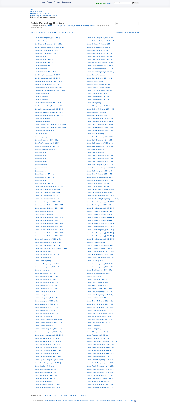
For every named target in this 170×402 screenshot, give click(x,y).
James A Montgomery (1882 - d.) (45, 292)
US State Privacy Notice (81, 400)
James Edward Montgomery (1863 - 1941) (100, 220)
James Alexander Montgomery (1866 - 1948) (49, 217)
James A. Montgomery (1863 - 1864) (46, 288)
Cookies (92, 400)
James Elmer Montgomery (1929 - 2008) (100, 264)
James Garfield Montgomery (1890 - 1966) (100, 387)
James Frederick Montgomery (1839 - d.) (100, 378)
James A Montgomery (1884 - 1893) (46, 301)
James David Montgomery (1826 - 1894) (100, 143)
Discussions (66, 2)
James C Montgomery (94, 103)
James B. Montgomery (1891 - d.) (45, 378)
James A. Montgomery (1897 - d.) (45, 273)
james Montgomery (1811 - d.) (44, 183)
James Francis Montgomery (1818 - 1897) (100, 354)
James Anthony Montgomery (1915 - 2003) (48, 341)
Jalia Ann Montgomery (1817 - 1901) (46, 140)
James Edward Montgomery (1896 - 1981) (100, 211)
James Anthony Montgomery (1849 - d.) (47, 338)
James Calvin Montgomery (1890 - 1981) (100, 56)
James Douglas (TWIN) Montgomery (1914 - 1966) (103, 199)
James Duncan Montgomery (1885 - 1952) (100, 202)
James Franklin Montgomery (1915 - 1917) (100, 357)
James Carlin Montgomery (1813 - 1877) (100, 66)
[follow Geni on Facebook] (135, 400)
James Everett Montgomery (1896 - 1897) (100, 307)
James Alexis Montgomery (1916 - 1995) (48, 239)
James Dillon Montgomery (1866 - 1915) (100, 180)
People (49, 2)
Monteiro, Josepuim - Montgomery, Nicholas (43, 15)
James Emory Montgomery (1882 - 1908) (100, 292)
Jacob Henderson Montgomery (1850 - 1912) (49, 47)
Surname (58, 400)
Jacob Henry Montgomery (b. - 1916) (46, 50)
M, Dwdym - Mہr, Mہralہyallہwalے (40, 13)
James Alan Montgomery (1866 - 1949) (47, 192)
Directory (52, 400)
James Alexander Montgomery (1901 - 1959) (49, 227)
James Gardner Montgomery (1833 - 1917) (100, 384)
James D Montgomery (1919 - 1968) (98, 183)
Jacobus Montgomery (42, 97)
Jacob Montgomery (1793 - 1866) (45, 72)
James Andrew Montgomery (44, 326)
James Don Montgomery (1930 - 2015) (99, 192)
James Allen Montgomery (43, 251)
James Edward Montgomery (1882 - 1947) (100, 239)
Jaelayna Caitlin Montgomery (44, 130)
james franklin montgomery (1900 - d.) (47, 146)
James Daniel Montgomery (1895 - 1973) (100, 130)
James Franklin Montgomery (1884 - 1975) (100, 363)
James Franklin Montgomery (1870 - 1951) (100, 366)
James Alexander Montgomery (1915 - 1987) (49, 230)
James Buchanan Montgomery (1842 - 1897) (101, 41)
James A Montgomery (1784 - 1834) (46, 304)
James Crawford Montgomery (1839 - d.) (100, 118)
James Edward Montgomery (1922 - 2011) (100, 223)
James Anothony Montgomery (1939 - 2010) (49, 335)
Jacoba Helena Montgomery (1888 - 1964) (48, 87)
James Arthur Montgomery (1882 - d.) (47, 354)
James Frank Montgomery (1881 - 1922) (100, 375)
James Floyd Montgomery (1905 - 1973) (99, 323)
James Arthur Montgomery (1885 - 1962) (48, 347)
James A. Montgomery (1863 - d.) (45, 310)
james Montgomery (41, 180)
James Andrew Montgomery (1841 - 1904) (48, 329)
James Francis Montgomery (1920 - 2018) (100, 344)
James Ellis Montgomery (95, 261)
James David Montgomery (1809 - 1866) (100, 161)
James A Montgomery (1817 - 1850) (46, 276)
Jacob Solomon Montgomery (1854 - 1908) (48, 81)
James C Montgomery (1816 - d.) (97, 93)
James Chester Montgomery (96, 75)
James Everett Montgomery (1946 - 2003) (100, 304)
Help (125, 400)
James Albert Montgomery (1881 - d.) (46, 196)
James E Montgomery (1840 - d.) (97, 285)
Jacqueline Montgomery (42, 118)
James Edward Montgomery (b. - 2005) (99, 214)
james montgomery (41, 152)
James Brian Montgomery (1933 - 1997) (47, 387)
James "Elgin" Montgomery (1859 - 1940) (100, 254)
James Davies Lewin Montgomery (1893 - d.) (101, 168)
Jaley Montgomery (41, 137)
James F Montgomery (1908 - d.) (97, 335)
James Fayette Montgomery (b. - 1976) (99, 310)
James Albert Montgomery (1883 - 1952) (47, 202)
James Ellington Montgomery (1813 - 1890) (100, 257)
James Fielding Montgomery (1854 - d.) (99, 316)
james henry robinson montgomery (46, 149)
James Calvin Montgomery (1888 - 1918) (100, 50)
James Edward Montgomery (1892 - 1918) (100, 245)
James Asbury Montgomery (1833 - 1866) (48, 357)
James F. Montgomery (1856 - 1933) (98, 338)
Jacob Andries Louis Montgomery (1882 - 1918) (50, 90)
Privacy (70, 400)
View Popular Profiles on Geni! (127, 32)
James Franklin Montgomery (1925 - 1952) (100, 372)
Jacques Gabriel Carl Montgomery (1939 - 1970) (50, 127)
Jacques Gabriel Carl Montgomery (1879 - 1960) (50, 124)
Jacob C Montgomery (42, 93)
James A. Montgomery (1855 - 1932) (46, 285)
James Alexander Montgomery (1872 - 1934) (49, 205)
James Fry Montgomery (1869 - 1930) (99, 381)
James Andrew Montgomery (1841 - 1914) (48, 323)
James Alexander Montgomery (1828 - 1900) (49, 233)
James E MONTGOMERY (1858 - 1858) (99, 288)
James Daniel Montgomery (95, 134)
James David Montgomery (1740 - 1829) (100, 146)
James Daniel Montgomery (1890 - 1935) (100, 137)
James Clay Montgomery (95, 81)
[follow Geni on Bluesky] (131, 400)
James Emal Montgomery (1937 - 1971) (99, 270)
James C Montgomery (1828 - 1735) (98, 97)
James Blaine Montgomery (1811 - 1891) (48, 363)
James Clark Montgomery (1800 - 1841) (99, 78)
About (46, 400)
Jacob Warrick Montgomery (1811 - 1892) (48, 84)
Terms (65, 400)
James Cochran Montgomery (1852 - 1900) (100, 109)
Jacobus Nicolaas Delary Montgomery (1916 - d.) (50, 106)
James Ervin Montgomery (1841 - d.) (98, 298)
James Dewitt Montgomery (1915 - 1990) (100, 177)
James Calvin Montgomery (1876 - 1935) (100, 53)
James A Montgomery (42, 295)
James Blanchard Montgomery (44, 366)
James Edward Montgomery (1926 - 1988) (100, 233)
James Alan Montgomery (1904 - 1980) (47, 189)
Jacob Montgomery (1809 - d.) (44, 59)
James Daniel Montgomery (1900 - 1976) (100, 127)
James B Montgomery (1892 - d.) (45, 369)
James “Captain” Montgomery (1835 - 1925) (101, 62)
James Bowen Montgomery (43, 381)
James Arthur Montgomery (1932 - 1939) (48, 350)
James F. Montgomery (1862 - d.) (97, 332)
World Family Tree (116, 400)
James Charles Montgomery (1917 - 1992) (100, 69)
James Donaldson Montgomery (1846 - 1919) (101, 189)
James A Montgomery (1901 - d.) (45, 279)
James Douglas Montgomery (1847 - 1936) (100, 196)
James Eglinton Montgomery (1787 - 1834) (100, 251)
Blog (108, 400)
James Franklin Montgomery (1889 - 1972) (100, 369)
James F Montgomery (94, 326)
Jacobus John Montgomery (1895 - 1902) (48, 103)
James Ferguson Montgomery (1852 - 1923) (101, 313)
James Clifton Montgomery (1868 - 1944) (100, 90)
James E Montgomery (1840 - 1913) (98, 282)
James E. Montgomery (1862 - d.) (97, 279)
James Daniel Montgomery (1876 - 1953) (100, 140)
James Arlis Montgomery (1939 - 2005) (47, 344)
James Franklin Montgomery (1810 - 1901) (100, 360)
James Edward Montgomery (96, 242)
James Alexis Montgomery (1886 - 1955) (48, 242)
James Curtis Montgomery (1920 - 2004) (100, 124)
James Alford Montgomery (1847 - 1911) (47, 245)
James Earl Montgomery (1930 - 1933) (99, 205)
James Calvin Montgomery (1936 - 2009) (100, 59)
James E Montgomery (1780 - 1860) (98, 273)
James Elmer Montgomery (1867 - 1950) (100, 267)
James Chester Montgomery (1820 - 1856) (100, 72)
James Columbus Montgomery (97, 112)
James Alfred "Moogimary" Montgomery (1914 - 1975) (52, 248)
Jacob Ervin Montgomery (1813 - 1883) (47, 38)
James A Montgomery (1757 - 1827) (46, 307)
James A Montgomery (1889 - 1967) (46, 282)
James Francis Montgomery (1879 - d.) (99, 350)
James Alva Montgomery (43, 270)
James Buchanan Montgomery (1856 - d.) (100, 44)
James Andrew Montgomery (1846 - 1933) (48, 332)
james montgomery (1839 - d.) (44, 177)
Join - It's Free (101, 3)
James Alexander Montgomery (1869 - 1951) (49, 236)
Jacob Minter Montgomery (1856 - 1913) (47, 53)
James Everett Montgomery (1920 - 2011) (100, 301)
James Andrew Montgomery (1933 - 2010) (48, 319)
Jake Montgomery (40, 134)
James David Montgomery (95, 149)
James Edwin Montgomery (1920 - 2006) (100, 248)
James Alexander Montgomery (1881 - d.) (48, 220)
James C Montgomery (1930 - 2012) (98, 106)
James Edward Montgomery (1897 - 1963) (100, 208)
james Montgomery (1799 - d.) (44, 174)
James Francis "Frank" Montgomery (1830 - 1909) (102, 341)
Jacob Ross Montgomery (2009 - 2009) (47, 78)
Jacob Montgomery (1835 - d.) (44, 62)
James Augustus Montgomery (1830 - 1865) (49, 360)
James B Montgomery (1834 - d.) (45, 372)
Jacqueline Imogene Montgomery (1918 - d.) (49, 115)
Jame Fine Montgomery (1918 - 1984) (47, 143)
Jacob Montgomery (41, 56)
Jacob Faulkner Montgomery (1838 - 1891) (48, 44)
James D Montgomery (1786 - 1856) (98, 186)
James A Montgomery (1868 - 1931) (46, 313)
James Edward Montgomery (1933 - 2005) (100, 227)
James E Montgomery (94, 276)
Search (135, 3)
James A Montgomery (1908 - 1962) (46, 298)
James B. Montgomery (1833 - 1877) (46, 375)
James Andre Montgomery (43, 316)
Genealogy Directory (35, 11)
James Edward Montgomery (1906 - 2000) (100, 230)
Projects (57, 2)
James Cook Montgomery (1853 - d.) (98, 115)
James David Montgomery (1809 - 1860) (100, 155)
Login (109, 3)
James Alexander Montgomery (44, 211)
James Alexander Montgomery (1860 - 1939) (49, 208)
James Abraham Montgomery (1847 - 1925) (49, 186)
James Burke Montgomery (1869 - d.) (99, 47)
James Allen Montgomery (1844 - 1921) (47, 254)
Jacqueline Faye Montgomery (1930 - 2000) (49, 109)
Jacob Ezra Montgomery (43, 41)
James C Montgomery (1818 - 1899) (98, 100)
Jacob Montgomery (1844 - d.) (44, 66)
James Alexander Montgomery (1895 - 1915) (49, 223)
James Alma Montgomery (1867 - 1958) (47, 264)
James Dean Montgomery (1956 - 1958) (99, 174)
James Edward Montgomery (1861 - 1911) (100, 217)
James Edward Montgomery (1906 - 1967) (100, 236)
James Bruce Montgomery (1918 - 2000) (100, 38)
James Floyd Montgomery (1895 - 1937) (99, 319)
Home (43, 2)
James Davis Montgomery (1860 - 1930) (100, 171)
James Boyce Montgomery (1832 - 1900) (48, 384)
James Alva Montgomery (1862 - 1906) (47, 267)
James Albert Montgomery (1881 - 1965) (47, 199)
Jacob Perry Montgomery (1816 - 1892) (47, 75)
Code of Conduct (101, 400)
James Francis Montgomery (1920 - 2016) (100, 347)
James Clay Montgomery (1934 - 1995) (99, 84)
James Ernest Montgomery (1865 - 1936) (100, 295)
